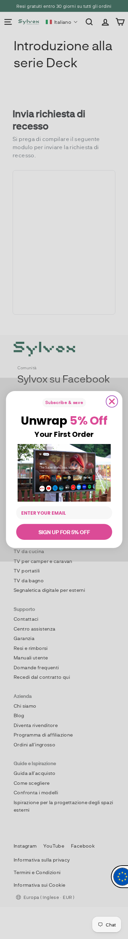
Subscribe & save (64, 402)
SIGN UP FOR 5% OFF (64, 531)
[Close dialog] (111, 401)
